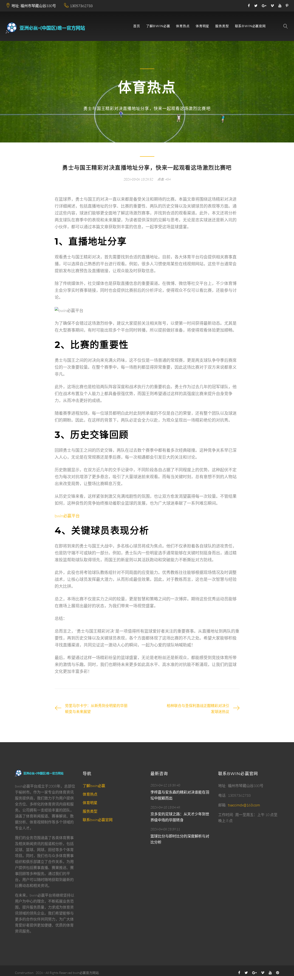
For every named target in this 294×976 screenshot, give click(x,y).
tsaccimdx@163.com (244, 805)
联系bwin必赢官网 (250, 26)
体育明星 (202, 26)
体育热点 (182, 26)
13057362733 (81, 5)
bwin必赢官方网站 (86, 973)
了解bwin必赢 (158, 26)
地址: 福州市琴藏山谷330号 (33, 5)
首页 (136, 26)
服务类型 (222, 26)
